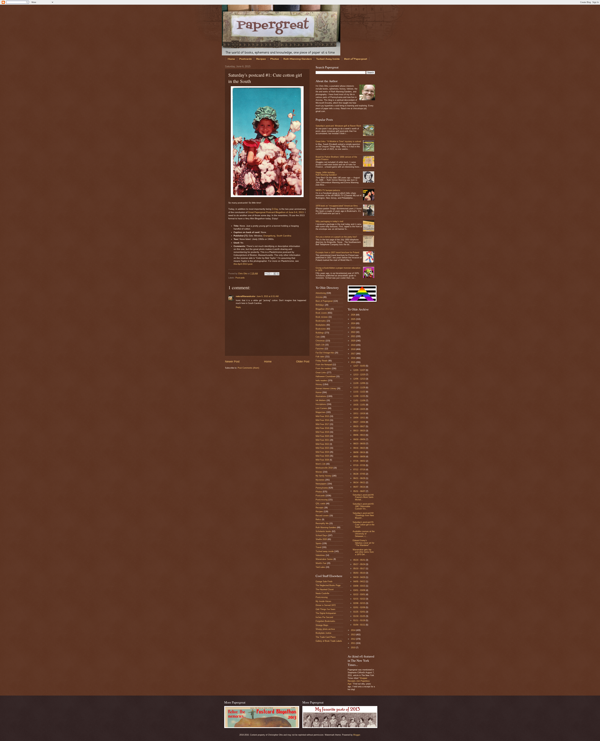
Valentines (320, 555)
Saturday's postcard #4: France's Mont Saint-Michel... (363, 497)
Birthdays (320, 305)
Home (231, 58)
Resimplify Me (322, 523)
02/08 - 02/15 (359, 603)
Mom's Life (320, 464)
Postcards (245, 58)
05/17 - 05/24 (359, 564)
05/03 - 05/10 (359, 573)
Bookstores (321, 329)
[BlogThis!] (268, 273)
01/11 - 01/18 (359, 620)
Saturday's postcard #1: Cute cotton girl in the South (363, 524)
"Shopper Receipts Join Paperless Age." (359, 681)
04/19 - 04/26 (359, 577)
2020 (353, 341)
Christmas (320, 341)
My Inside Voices (323, 601)
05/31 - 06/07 (359, 491)
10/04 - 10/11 (359, 417)
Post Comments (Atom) (248, 368)
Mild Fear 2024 (322, 452)
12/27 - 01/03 (359, 366)
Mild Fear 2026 (322, 460)
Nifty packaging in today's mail (329, 221)
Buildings (320, 333)
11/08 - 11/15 (359, 396)
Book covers (321, 313)
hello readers (321, 380)
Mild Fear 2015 (322, 416)
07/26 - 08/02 (359, 461)
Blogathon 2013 (323, 309)
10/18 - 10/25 (359, 409)
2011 (353, 643)
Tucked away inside (325, 551)
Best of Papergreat (355, 58)
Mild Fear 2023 (322, 448)
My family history (323, 476)
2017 (353, 353)
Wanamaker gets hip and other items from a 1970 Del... (363, 552)
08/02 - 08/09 (359, 456)
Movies (319, 472)
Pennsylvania (322, 488)
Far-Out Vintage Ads (325, 353)
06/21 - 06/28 (359, 478)
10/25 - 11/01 (359, 405)
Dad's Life (320, 345)
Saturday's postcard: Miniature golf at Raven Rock (338, 126)
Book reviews (322, 317)
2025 (353, 319)
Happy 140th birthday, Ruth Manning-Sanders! (326, 173)
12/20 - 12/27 (359, 370)
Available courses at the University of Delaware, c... (364, 533)
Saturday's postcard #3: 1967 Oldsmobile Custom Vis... (363, 506)
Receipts (320, 507)
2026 (353, 315)
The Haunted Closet (325, 589)
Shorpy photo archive (325, 629)
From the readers (323, 368)
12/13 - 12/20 (359, 374)
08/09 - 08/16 (359, 452)
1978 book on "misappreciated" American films (337, 206)
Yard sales (320, 567)
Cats (318, 337)
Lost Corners (321, 408)
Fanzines (320, 348)
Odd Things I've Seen (325, 609)
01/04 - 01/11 (359, 625)
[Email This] (266, 273)
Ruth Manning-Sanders (297, 58)
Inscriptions (321, 404)
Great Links (321, 372)
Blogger (356, 735)
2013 (353, 634)
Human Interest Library (326, 388)
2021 (353, 336)
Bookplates (321, 325)
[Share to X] (271, 273)
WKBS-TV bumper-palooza (328, 190)
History (319, 384)
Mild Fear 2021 (322, 440)
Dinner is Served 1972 (326, 605)
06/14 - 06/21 (359, 482)
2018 (353, 349)
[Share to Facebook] (274, 273)
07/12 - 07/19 (359, 469)
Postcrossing (322, 499)
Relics (318, 519)
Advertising (321, 293)
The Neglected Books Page (328, 585)
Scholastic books (323, 531)
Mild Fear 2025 (322, 456)
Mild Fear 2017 (322, 424)
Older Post (302, 361)
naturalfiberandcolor (245, 296)
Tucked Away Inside (328, 58)
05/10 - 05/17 (359, 568)
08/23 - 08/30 (359, 443)
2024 (353, 323)
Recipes (261, 58)
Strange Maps (322, 625)
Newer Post (232, 361)
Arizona (319, 297)
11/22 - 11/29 (359, 387)
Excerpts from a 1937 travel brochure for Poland (337, 252)
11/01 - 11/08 (359, 400)
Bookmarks (321, 321)
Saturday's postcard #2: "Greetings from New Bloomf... (363, 515)
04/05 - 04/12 (359, 581)
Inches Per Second (324, 617)
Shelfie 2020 (321, 539)
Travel (318, 547)
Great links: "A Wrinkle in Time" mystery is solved (338, 141)
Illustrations (321, 396)
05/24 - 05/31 (359, 560)
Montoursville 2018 (324, 468)
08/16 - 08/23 (359, 448)
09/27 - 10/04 (359, 422)
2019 (353, 345)
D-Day (275, 209)
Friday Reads (322, 360)
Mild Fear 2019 (322, 432)
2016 (353, 358)
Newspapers (321, 484)
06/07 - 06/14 (359, 487)
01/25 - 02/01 (359, 612)
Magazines (320, 412)
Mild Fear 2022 (322, 444)
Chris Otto (243, 273)
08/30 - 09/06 (359, 439)
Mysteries (320, 480)
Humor (319, 392)
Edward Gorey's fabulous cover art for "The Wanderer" (363, 542)
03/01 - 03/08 (359, 590)
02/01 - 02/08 (359, 607)
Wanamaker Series (324, 559)
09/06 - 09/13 (359, 435)
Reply (238, 307)
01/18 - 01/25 (359, 616)
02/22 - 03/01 (359, 594)
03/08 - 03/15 (359, 586)
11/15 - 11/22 (359, 392)
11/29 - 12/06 (359, 383)
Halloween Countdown (325, 376)
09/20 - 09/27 (359, 426)
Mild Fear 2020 (322, 436)
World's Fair (321, 563)
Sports (319, 543)
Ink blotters (321, 400)
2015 (353, 362)
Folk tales (320, 356)
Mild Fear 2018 (322, 428)
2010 (353, 647)
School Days (321, 535)
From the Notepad (324, 364)
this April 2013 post (243, 264)
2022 (353, 332)
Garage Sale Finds (324, 581)
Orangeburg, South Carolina (277, 236)
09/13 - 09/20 (359, 430)
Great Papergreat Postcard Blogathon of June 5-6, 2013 (276, 212)
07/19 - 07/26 (359, 465)
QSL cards (320, 503)
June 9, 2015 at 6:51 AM (267, 296)
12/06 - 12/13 (359, 379)
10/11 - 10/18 (359, 413)
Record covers (322, 515)
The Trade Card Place (325, 637)
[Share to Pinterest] (277, 273)
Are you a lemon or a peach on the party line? (336, 237)
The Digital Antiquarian (326, 613)
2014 (353, 630)
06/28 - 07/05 (359, 474)
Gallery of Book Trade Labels (329, 641)
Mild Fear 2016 (322, 420)
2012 (353, 639)
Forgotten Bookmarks (325, 621)
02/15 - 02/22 (359, 599)
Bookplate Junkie (323, 633)
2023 (353, 328)
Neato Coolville (322, 593)
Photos (274, 58)
